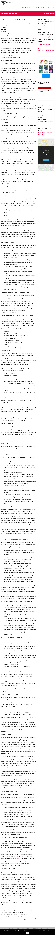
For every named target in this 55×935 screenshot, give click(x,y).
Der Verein (23, 7)
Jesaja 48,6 (40, 29)
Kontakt (27, 928)
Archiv (48, 7)
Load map (46, 159)
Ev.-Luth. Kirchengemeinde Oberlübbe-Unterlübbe (45, 132)
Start (44, 13)
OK (27, 932)
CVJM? (23, 928)
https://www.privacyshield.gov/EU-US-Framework (21, 919)
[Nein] (53, 932)
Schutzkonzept (40, 7)
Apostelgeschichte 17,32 (44, 44)
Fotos (47, 928)
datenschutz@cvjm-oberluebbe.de (9, 33)
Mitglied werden (35, 928)
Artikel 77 (19, 858)
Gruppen (31, 7)
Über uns (17, 928)
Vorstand (42, 928)
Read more (46, 157)
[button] (41, 62)
